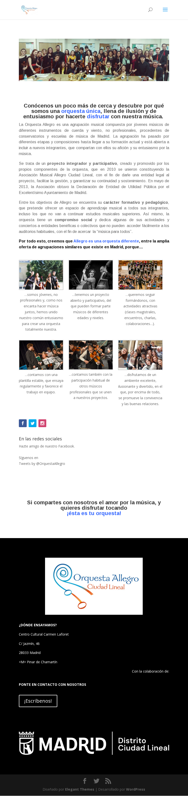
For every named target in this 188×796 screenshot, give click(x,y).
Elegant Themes (79, 789)
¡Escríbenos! (38, 701)
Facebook (66, 446)
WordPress (135, 789)
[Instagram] (42, 423)
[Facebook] (23, 423)
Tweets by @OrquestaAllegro (42, 463)
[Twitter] (32, 423)
